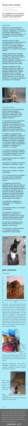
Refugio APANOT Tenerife (11, 5)
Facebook (5, 19)
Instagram (12, 19)
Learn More (11, 424)
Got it (19, 424)
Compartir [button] (4, 406)
